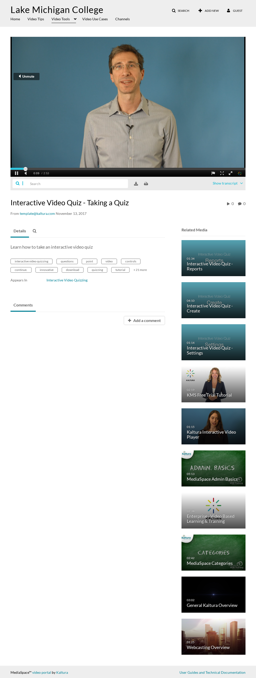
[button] (180, 10)
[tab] (19, 231)
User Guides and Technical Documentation (213, 672)
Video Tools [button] (61, 19)
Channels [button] (122, 19)
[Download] (136, 184)
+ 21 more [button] (140, 270)
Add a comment (146, 320)
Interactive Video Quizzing (67, 280)
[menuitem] (19, 18)
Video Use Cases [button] (95, 19)
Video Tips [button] (36, 19)
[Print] (146, 184)
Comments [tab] (23, 304)
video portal (41, 672)
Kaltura (62, 672)
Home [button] (15, 19)
